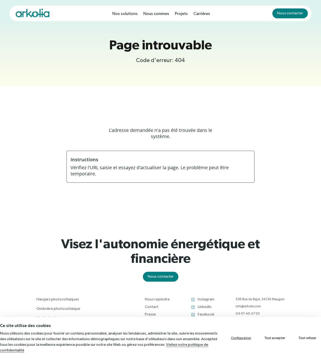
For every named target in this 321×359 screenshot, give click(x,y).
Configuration (241, 338)
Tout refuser (307, 338)
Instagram (206, 299)
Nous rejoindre (157, 299)
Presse (150, 314)
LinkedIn (204, 307)
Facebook (206, 314)
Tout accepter (274, 338)
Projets (181, 14)
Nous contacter (290, 13)
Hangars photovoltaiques (57, 299)
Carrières (201, 14)
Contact (151, 307)
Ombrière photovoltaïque (58, 309)
